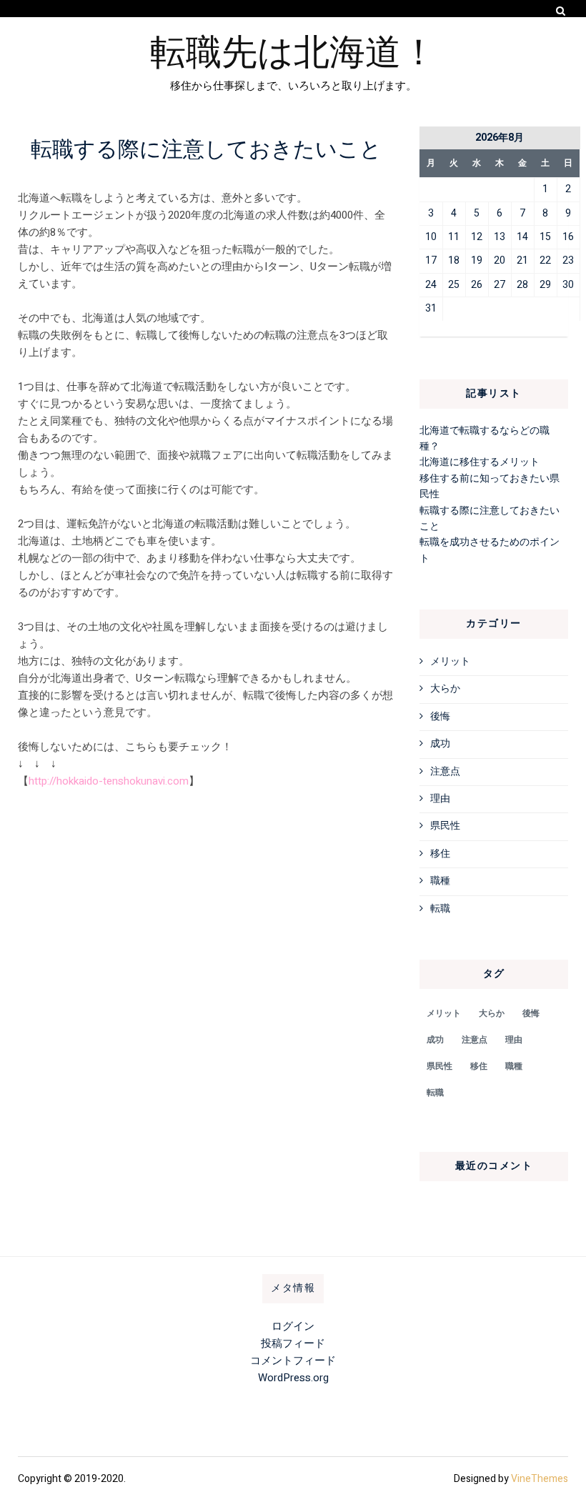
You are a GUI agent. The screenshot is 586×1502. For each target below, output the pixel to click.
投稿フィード (293, 1343)
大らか (445, 688)
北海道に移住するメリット (479, 461)
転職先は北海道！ (293, 49)
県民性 (445, 825)
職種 (440, 880)
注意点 (445, 771)
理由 (440, 798)
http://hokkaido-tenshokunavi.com (109, 781)
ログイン (293, 1326)
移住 (440, 853)
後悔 (440, 716)
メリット (450, 661)
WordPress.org (293, 1378)
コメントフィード (293, 1360)
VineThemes (539, 1478)
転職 (440, 908)
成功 (440, 743)
